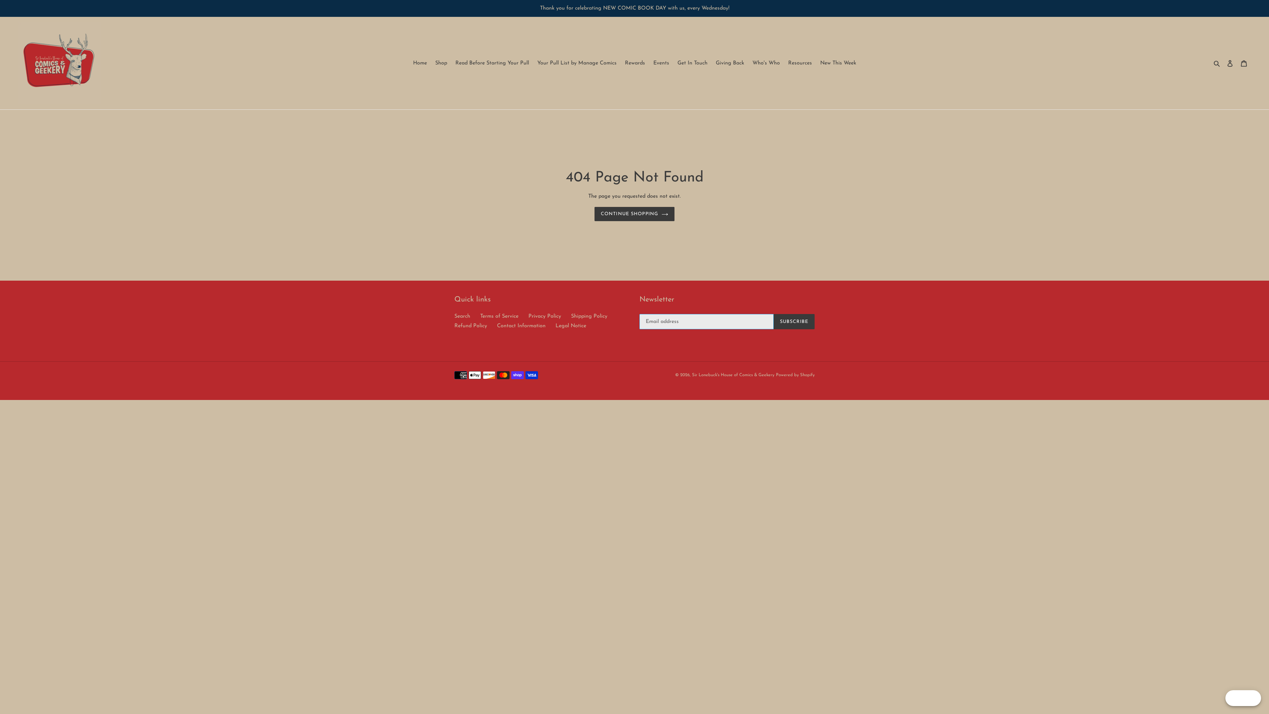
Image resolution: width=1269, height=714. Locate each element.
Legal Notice (571, 326)
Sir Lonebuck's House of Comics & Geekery (733, 375)
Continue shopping (629, 214)
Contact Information (521, 326)
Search (462, 316)
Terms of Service (499, 316)
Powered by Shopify (795, 375)
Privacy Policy (544, 316)
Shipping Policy (589, 316)
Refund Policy (470, 326)
